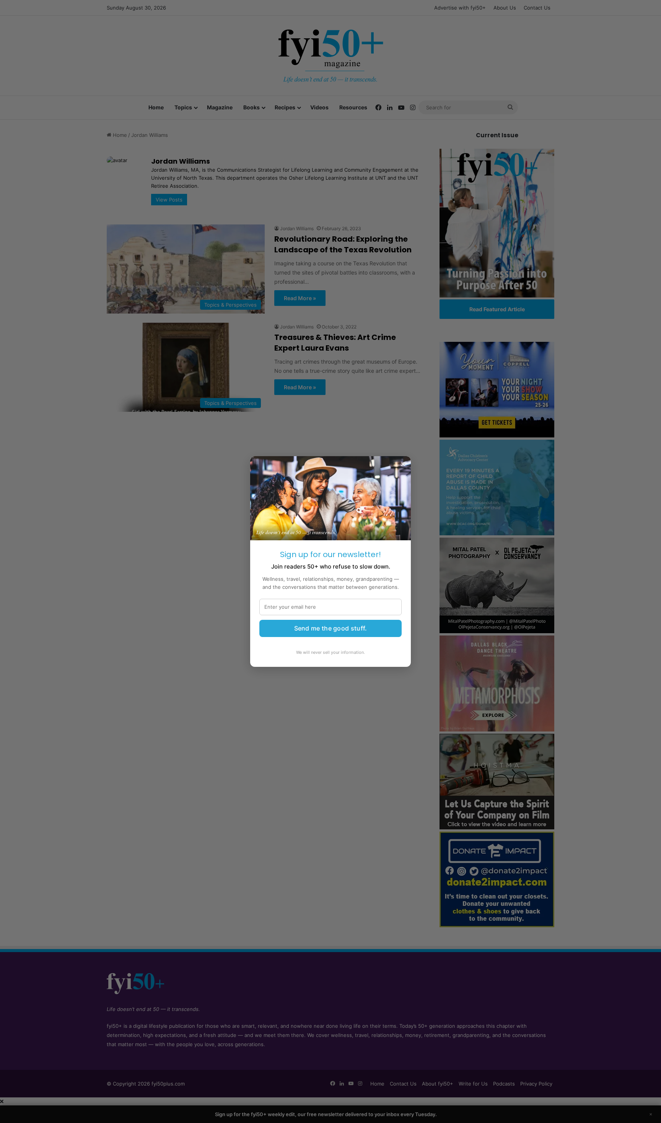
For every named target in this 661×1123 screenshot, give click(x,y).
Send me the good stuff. (330, 628)
